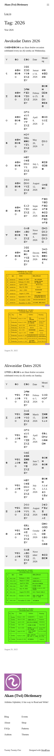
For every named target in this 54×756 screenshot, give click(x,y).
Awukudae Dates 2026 (22, 41)
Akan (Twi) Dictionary (16, 4)
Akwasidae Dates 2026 (22, 365)
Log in (7, 13)
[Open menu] (48, 4)
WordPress (45, 750)
